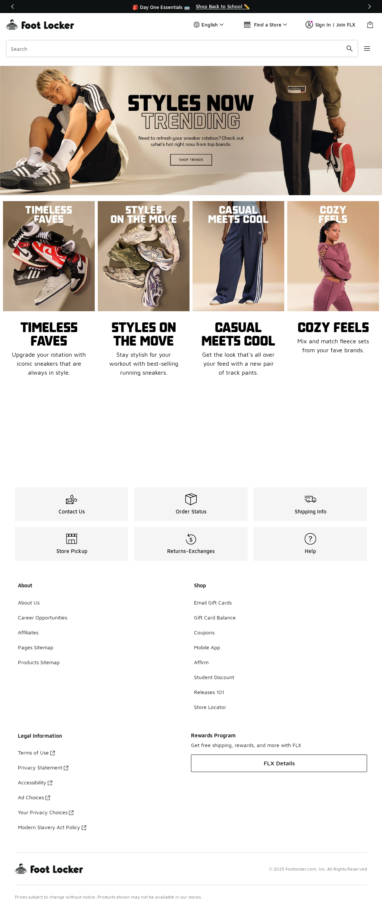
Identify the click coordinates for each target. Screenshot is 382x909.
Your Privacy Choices (43, 812)
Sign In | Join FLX (335, 25)
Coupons (204, 632)
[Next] (369, 6)
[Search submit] (349, 48)
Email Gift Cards (213, 602)
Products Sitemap (39, 662)
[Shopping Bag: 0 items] (370, 24)
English (209, 25)
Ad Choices (31, 797)
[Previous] (12, 6)
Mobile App (207, 647)
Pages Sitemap (35, 647)
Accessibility (32, 782)
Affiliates (28, 632)
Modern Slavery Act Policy (49, 827)
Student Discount (214, 677)
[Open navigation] (367, 48)
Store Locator (210, 707)
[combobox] (182, 48)
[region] (191, 6)
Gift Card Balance (215, 617)
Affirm (201, 662)
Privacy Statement (40, 767)
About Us (29, 602)
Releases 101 (209, 692)
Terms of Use (33, 752)
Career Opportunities (42, 617)
